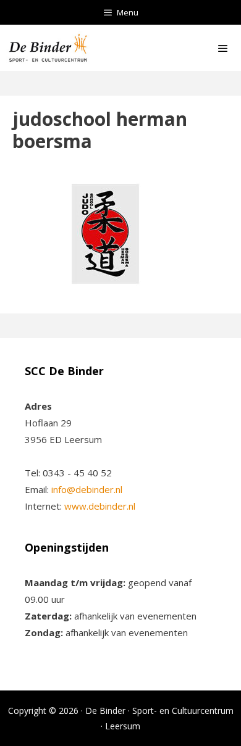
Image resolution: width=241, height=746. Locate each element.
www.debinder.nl (99, 506)
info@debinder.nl (86, 489)
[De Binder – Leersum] (48, 48)
